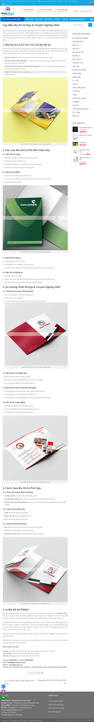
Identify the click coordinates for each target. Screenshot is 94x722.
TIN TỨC (56, 19)
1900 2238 (13, 660)
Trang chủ (29, 19)
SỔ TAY (75, 84)
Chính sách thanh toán (56, 705)
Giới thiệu (39, 19)
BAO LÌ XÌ (75, 45)
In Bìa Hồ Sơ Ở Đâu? (17, 609)
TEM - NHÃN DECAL (79, 88)
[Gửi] (90, 11)
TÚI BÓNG (76, 102)
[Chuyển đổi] (91, 38)
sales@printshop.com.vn (17, 662)
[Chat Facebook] (3, 691)
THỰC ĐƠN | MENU (79, 98)
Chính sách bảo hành (55, 701)
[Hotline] (3, 697)
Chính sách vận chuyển (56, 708)
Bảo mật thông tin (54, 712)
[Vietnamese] (91, 4)
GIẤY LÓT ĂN (77, 59)
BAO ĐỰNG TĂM (78, 52)
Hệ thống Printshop (77, 19)
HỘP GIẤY (76, 66)
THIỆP (75, 95)
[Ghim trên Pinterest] (38, 673)
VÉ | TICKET (77, 113)
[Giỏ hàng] (92, 19)
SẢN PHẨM (48, 19)
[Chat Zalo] (3, 687)
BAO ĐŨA (76, 49)
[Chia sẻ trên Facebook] (28, 673)
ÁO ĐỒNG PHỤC (78, 42)
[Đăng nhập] (91, 2)
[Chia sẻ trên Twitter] (32, 673)
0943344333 (29, 660)
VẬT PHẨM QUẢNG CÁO (81, 109)
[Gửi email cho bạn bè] (35, 673)
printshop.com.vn (15, 665)
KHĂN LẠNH (77, 77)
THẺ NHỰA (76, 91)
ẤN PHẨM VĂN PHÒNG (80, 38)
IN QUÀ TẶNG (77, 73)
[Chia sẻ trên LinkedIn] (42, 673)
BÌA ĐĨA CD (76, 56)
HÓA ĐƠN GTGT (78, 63)
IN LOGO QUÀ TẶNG (79, 70)
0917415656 (12, 712)
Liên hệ (65, 19)
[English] (89, 4)
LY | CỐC (76, 81)
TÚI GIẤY (75, 105)
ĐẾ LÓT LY (76, 116)
